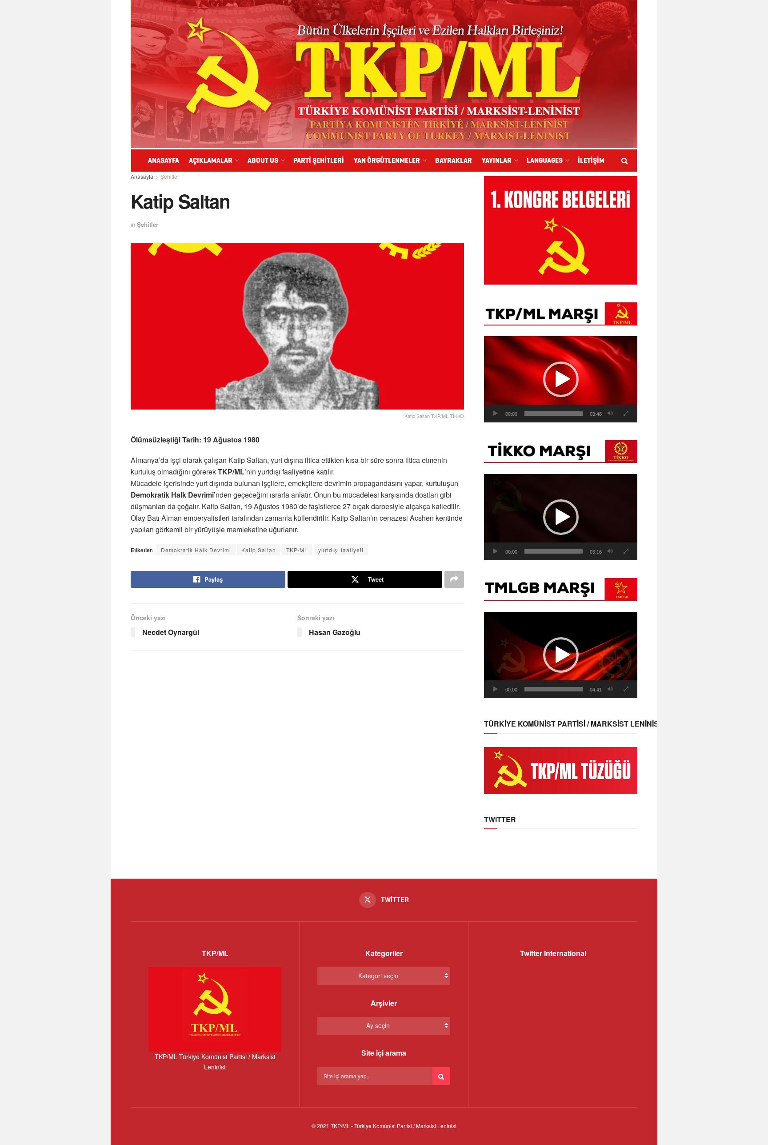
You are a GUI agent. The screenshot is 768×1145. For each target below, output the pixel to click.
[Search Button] (441, 1076)
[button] (561, 379)
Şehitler (169, 176)
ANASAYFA (163, 160)
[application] (560, 379)
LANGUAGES (545, 160)
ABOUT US (263, 160)
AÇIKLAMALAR (210, 160)
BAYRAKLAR (453, 160)
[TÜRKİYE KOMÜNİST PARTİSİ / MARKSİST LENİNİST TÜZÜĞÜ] (560, 769)
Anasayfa (142, 176)
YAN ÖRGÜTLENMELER (387, 160)
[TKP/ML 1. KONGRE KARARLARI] (560, 229)
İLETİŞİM (591, 160)
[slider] (553, 413)
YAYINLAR (497, 160)
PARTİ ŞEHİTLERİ (318, 160)
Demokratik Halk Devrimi (196, 550)
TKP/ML (297, 550)
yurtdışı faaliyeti (341, 550)
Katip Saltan (258, 550)
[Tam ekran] (625, 413)
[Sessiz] (610, 413)
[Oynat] (495, 413)
